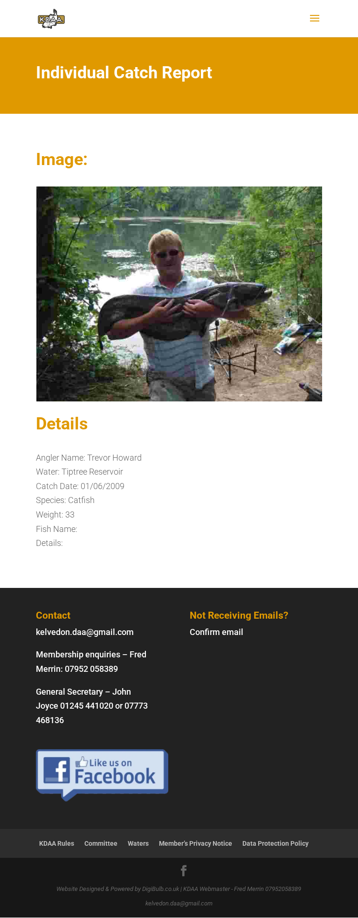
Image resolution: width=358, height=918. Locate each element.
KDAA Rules (56, 843)
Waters (138, 843)
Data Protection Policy (275, 843)
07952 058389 (91, 669)
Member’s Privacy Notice (195, 843)
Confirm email (216, 632)
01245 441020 (86, 706)
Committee (100, 843)
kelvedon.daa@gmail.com (85, 632)
